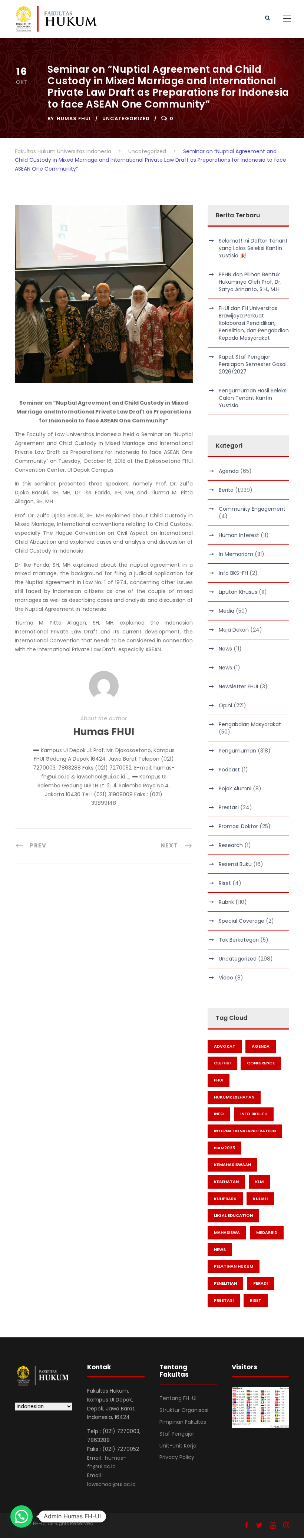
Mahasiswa (227, 1232)
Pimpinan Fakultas (182, 1422)
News (225, 648)
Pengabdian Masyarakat (250, 724)
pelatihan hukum (233, 1266)
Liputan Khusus (238, 592)
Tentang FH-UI (177, 1398)
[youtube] (273, 1525)
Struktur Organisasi (183, 1410)
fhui (218, 1080)
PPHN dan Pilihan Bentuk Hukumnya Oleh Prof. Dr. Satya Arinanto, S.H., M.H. (250, 282)
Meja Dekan (234, 629)
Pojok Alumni (235, 788)
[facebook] (246, 1525)
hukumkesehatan (234, 1097)
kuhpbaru (225, 1199)
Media (226, 611)
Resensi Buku (235, 864)
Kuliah (260, 1199)
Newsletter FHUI (238, 686)
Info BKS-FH (233, 573)
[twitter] (259, 1525)
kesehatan (226, 1182)
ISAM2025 (224, 1148)
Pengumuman (237, 750)
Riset (225, 883)
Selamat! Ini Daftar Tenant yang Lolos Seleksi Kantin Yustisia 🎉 (253, 248)
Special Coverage (241, 921)
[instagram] (286, 1525)
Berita (226, 490)
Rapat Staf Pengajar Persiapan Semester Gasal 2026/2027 (253, 364)
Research (231, 845)
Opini (225, 705)
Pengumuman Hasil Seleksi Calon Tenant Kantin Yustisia (253, 398)
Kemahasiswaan (232, 1165)
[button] (21, 1516)
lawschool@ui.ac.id (111, 1484)
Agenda (229, 471)
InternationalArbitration (245, 1131)
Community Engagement (252, 509)
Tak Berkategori (239, 939)
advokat (224, 1046)
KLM (259, 1182)
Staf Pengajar (176, 1433)
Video (226, 977)
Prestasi (229, 807)
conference (261, 1063)
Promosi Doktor (238, 826)
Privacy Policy (176, 1457)
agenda (261, 1046)
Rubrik (226, 902)
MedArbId (266, 1232)
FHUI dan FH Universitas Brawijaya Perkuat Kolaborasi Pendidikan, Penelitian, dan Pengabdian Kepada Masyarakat (254, 323)
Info (219, 1114)
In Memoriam (236, 554)
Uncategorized (126, 118)
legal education (233, 1215)
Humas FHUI (74, 118)
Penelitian (225, 1283)
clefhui (222, 1063)
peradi (260, 1283)
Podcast (229, 769)
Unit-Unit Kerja (177, 1445)
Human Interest (239, 535)
